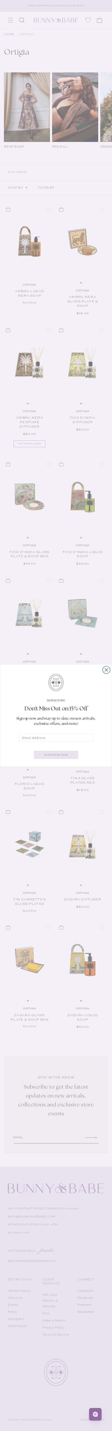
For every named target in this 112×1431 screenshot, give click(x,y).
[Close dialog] (106, 670)
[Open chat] (95, 1414)
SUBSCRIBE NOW (56, 755)
